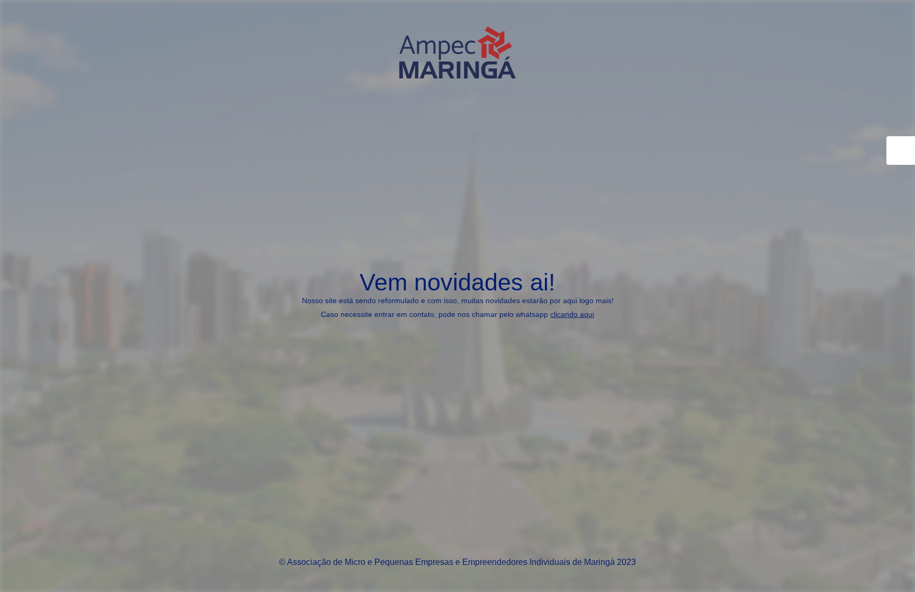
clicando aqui (572, 314)
